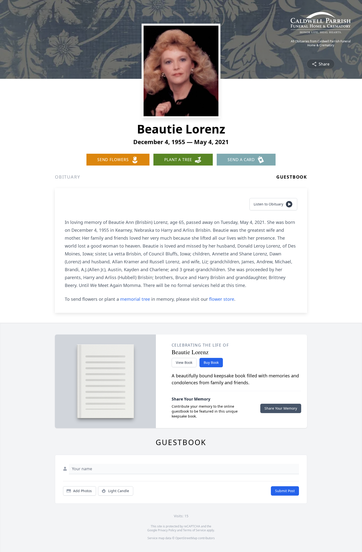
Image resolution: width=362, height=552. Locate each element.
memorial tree (135, 299)
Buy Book (211, 362)
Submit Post (285, 490)
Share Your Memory (280, 408)
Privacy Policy (167, 530)
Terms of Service (194, 530)
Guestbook (291, 177)
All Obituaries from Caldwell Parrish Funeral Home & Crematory (321, 43)
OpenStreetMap (186, 538)
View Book (184, 362)
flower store (221, 299)
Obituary (67, 177)
